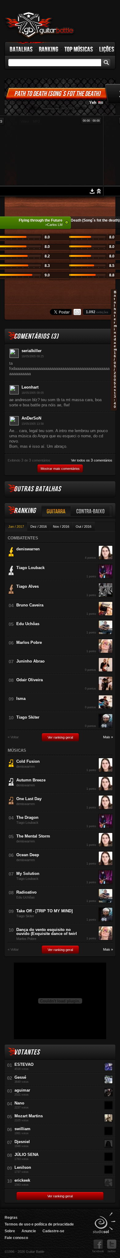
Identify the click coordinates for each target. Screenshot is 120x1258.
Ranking (48, 49)
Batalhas (21, 49)
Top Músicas (79, 49)
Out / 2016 (83, 526)
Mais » (108, 737)
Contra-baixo (90, 511)
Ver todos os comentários (91, 460)
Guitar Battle (39, 25)
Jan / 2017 (16, 526)
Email (77, 312)
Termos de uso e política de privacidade (39, 1224)
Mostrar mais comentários (60, 468)
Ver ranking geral (60, 737)
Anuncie (29, 1231)
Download (92, 191)
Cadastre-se (53, 1231)
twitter (112, 1251)
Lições (106, 49)
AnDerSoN (31, 418)
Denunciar (99, 191)
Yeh (92, 102)
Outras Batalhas (37, 489)
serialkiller (32, 350)
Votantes (27, 1052)
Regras (11, 1217)
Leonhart (30, 387)
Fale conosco (16, 1238)
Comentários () (36, 336)
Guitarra (56, 511)
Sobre (10, 1231)
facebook (98, 1251)
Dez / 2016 (38, 526)
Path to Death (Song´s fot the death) (57, 93)
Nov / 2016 (61, 526)
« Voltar (13, 737)
